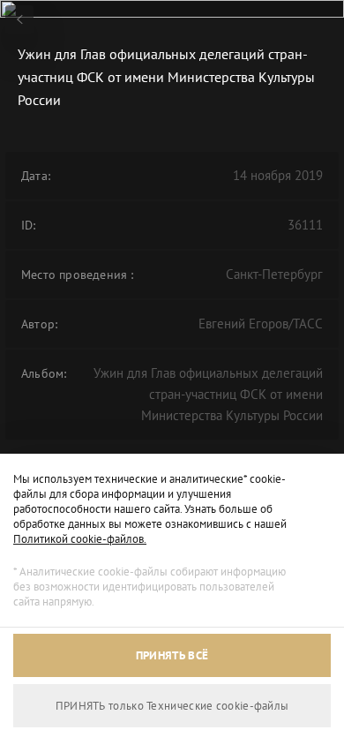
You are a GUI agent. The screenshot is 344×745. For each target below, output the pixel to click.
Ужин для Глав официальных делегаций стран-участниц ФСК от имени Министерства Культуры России (208, 394)
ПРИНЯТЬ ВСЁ (172, 655)
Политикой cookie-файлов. (79, 538)
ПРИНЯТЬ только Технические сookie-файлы (172, 705)
